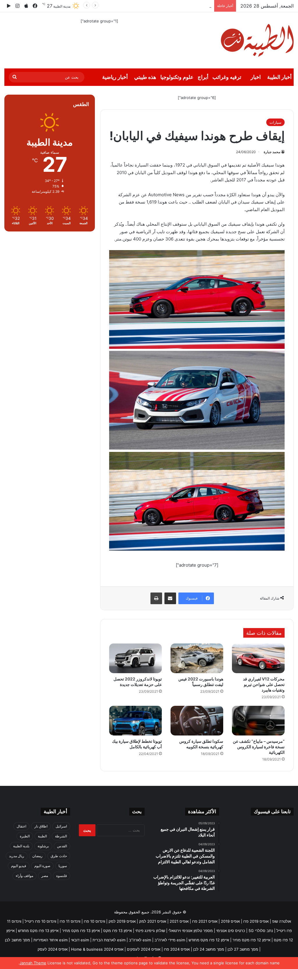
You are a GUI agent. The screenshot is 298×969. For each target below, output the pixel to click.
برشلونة (43, 846)
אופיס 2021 (179, 921)
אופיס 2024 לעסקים (143, 949)
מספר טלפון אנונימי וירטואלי (190, 930)
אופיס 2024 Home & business (97, 949)
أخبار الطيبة (279, 77)
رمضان (37, 856)
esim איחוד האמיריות (50, 940)
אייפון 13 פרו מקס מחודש (38, 930)
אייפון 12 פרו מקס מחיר (251, 940)
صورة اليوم (42, 866)
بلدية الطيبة (21, 846)
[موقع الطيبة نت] (257, 40)
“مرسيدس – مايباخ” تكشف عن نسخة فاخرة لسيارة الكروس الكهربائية (259, 747)
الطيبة (42, 836)
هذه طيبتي (145, 77)
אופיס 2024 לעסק (53, 949)
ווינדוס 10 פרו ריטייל (40, 921)
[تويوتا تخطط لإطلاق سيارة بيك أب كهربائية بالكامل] (135, 720)
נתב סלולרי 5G (261, 930)
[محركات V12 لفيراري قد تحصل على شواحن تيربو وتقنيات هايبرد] (258, 658)
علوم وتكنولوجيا (177, 77)
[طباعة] (156, 598)
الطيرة (25, 836)
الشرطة (61, 836)
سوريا (62, 866)
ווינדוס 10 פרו (94, 921)
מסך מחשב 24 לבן (208, 949)
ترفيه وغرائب (226, 77)
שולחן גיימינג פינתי (150, 930)
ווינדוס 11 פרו (70, 921)
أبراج (203, 77)
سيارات (275, 122)
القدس (62, 846)
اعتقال (21, 826)
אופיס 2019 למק (122, 921)
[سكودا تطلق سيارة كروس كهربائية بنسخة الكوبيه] (197, 720)
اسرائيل (61, 826)
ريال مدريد (16, 856)
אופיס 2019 (230, 921)
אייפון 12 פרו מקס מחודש (209, 940)
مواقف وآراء (24, 875)
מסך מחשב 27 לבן (243, 949)
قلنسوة (61, 875)
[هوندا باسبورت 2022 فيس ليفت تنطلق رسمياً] (197, 658)
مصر (44, 875)
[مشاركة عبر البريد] (170, 598)
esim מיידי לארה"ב (170, 940)
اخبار (256, 77)
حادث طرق (59, 856)
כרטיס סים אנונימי (230, 930)
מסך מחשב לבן (17, 940)
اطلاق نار (40, 826)
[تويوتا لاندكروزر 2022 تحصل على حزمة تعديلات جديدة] (135, 658)
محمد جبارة (272, 152)
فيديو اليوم (18, 866)
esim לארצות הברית (109, 940)
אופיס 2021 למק (152, 921)
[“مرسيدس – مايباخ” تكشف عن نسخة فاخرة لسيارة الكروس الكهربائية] (258, 720)
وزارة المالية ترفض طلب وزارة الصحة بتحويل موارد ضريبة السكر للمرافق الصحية (146, 5)
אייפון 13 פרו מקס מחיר (81, 930)
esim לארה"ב (140, 940)
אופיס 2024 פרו (177, 949)
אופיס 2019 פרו (256, 921)
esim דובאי (80, 940)
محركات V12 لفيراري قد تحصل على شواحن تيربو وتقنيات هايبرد (264, 684)
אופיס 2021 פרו (204, 921)
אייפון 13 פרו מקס (117, 930)
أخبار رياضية (115, 77)
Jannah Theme (32, 963)
